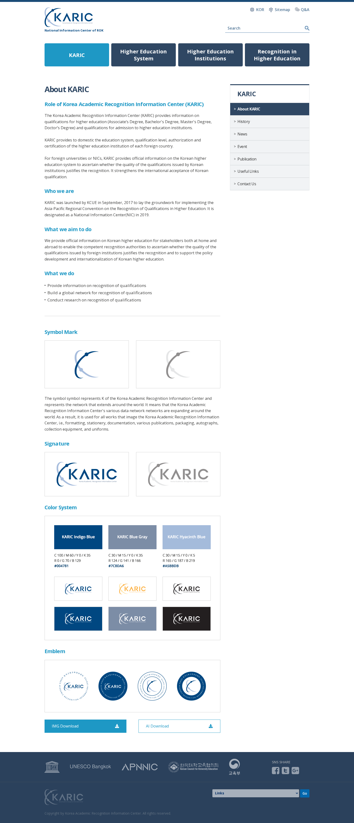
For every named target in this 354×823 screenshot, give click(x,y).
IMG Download (65, 726)
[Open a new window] (52, 763)
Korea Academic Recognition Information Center (69, 17)
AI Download (157, 726)
